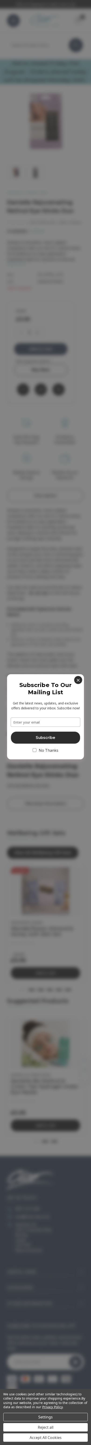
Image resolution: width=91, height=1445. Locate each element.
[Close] (78, 680)
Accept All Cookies (46, 1437)
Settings (45, 1417)
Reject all (45, 1427)
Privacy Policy (52, 1407)
